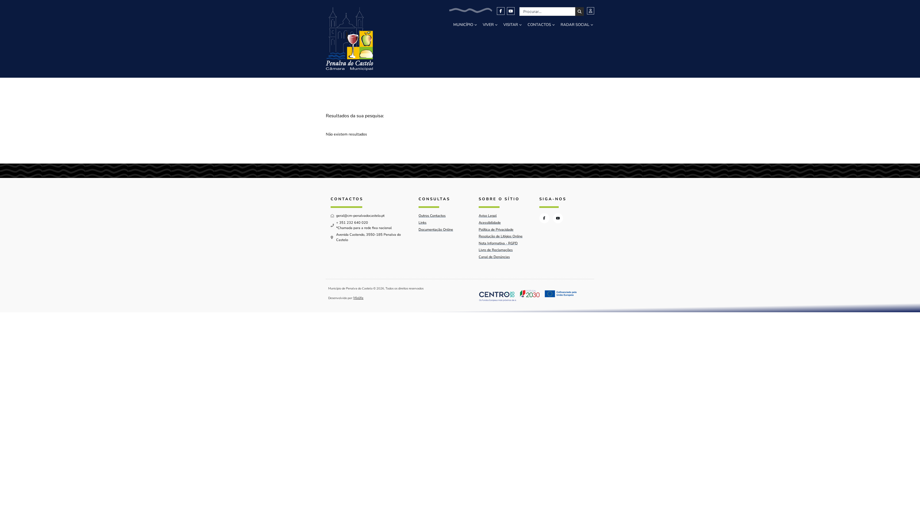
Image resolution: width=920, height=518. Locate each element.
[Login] (590, 11)
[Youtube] (511, 11)
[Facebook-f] (501, 11)
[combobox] (547, 11)
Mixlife (358, 297)
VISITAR (510, 24)
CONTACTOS (539, 24)
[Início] (349, 39)
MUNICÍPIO (463, 24)
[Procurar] (579, 11)
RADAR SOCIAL (575, 24)
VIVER (488, 24)
